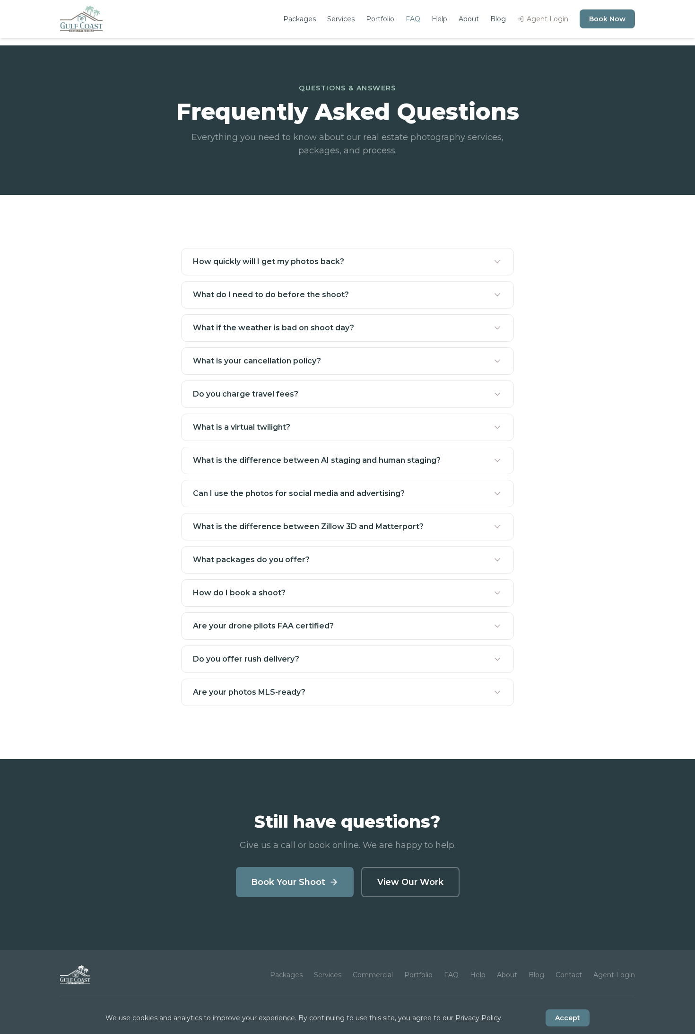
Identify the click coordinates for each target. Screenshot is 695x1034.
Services (341, 19)
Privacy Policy (478, 1018)
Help (439, 19)
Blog (498, 19)
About (469, 19)
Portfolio (380, 19)
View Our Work (410, 882)
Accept (567, 1018)
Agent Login (547, 19)
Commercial (373, 975)
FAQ (413, 19)
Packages (299, 19)
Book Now (607, 19)
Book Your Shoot (288, 882)
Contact (569, 975)
